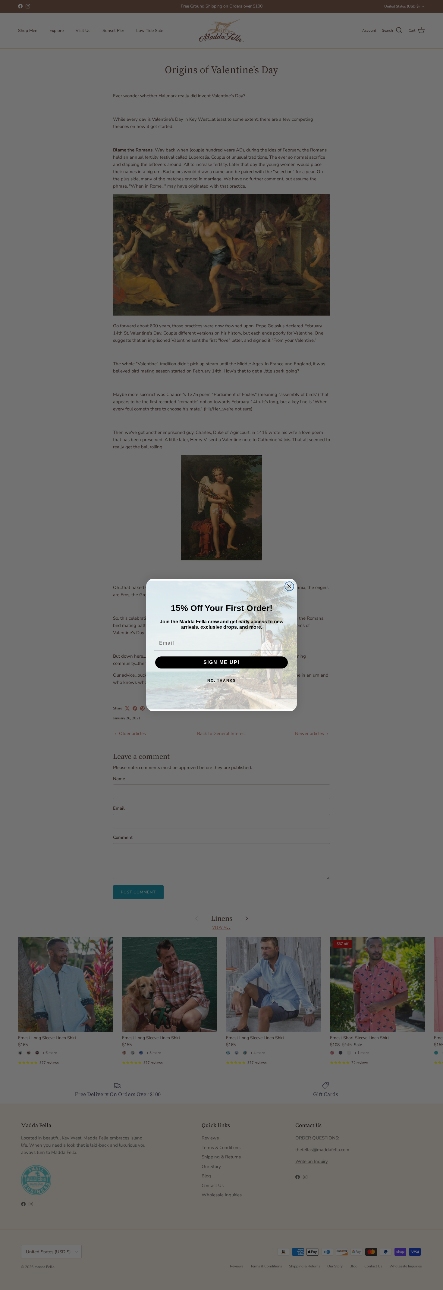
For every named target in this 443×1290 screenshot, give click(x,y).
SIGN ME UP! (221, 662)
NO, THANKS (221, 680)
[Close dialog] (289, 586)
